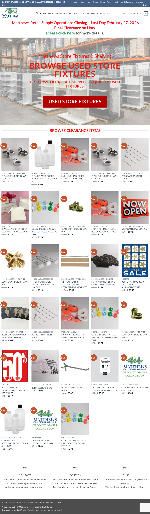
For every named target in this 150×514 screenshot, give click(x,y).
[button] (122, 13)
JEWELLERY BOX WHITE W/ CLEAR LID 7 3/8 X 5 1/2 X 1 (14, 230)
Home (43, 13)
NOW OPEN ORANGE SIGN (134, 229)
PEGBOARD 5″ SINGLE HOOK (71, 389)
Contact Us (85, 2)
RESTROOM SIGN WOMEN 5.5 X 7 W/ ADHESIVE (14, 336)
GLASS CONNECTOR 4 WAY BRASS (14, 283)
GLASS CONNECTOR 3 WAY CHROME (14, 177)
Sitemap (139, 2)
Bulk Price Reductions (124, 2)
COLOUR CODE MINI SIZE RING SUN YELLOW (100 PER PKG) (44, 232)
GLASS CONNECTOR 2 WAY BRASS (134, 336)
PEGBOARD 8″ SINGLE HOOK (131, 177)
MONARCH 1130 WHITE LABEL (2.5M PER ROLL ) (73, 336)
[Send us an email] (146, 5)
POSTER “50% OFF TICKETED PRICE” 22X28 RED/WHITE (13, 390)
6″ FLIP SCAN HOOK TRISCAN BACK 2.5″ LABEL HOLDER (44, 284)
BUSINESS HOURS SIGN (42, 388)
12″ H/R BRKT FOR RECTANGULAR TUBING (42, 441)
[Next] (143, 81)
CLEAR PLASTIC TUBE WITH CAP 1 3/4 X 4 (134, 389)
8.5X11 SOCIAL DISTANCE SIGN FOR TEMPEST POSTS (104, 389)
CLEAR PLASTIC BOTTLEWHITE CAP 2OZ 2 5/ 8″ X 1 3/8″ (14, 443)
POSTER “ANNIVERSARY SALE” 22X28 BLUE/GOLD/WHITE (132, 284)
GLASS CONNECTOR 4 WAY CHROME (104, 177)
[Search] (37, 13)
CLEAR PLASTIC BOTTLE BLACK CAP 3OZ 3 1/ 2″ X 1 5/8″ (44, 179)
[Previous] (6, 81)
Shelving (73, 13)
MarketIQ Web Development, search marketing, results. (38, 510)
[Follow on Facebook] (143, 5)
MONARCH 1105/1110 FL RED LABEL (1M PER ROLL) (103, 230)
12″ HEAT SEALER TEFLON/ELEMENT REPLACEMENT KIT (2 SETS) (74, 284)
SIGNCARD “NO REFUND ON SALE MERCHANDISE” (103, 283)
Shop (50, 13)
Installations (87, 13)
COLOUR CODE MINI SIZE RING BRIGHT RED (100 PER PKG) (104, 337)
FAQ (75, 2)
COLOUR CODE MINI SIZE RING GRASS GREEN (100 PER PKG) (73, 443)
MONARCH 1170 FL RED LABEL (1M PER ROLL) (73, 177)
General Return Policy (102, 2)
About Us (60, 13)
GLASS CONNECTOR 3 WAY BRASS (74, 230)
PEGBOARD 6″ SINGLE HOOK (41, 336)
